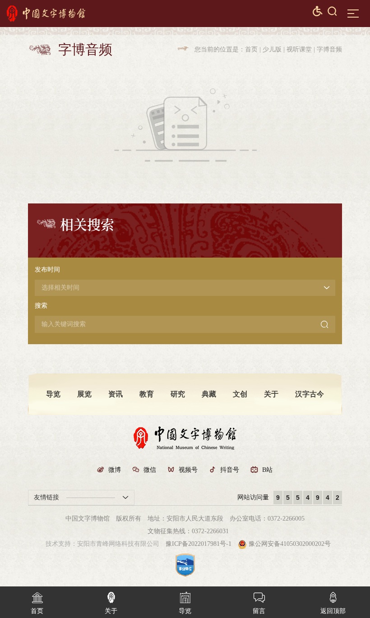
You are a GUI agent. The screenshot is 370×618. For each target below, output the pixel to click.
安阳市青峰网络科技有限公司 (118, 543)
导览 (53, 394)
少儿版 (272, 49)
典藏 (209, 394)
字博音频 (329, 49)
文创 (240, 394)
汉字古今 (309, 394)
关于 (271, 394)
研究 (178, 394)
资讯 (115, 394)
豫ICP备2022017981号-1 (198, 543)
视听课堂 (299, 49)
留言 (259, 603)
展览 (84, 394)
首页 (251, 49)
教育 (146, 394)
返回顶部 (333, 603)
